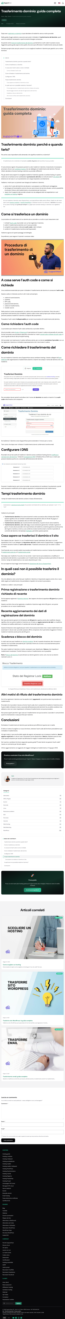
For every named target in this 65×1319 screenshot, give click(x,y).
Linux (4, 808)
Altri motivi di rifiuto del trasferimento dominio (18, 95)
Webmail (5, 1292)
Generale (5, 805)
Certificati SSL (6, 1200)
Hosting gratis (6, 1154)
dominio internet (23, 598)
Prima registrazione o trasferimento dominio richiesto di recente (23, 88)
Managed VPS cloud (8, 1186)
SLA (3, 1311)
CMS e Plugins (7, 798)
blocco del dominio (12, 655)
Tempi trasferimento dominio (13, 79)
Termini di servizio (9, 1311)
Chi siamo (5, 1247)
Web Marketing (7, 827)
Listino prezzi (6, 1267)
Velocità (5, 821)
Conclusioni (8, 98)
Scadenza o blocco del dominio (14, 93)
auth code (13, 223)
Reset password (7, 1285)
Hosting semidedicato (8, 1161)
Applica (18, 1303)
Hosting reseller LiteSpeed (10, 1166)
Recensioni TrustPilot (8, 1270)
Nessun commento (20, 23)
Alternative (6, 795)
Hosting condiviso (7, 1156)
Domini (9, 16)
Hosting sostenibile (8, 1262)
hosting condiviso (14, 202)
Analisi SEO (6, 1235)
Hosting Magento (7, 1176)
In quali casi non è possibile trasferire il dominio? (18, 85)
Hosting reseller (7, 1164)
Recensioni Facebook (8, 1274)
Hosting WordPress (8, 1168)
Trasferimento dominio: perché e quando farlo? (18, 61)
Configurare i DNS (10, 76)
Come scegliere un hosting (12, 965)
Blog (6, 16)
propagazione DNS (29, 457)
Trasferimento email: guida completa (15, 1076)
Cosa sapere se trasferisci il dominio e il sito (18, 82)
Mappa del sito (7, 1218)
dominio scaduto (28, 641)
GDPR (4, 1265)
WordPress (6, 830)
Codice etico (6, 1255)
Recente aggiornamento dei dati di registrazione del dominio (22, 90)
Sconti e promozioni (8, 1215)
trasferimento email (24, 552)
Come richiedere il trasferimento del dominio (17, 73)
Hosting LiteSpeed (8, 1159)
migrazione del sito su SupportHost (40, 564)
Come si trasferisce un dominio (13, 64)
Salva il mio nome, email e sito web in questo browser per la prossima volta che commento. (26, 1136)
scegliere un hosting (11, 194)
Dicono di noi (6, 1245)
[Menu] (55, 3)
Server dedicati (7, 1188)
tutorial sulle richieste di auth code (51, 334)
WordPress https (7, 1230)
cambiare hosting (20, 169)
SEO (4, 814)
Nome (3, 1121)
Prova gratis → (10, 763)
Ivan (2, 23)
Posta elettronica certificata (10, 1198)
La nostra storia (7, 1252)
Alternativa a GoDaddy (9, 1225)
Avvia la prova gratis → (32, 890)
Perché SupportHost (8, 1243)
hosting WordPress (26, 202)
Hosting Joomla (7, 1173)
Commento (4, 1103)
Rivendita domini (7, 1193)
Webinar (5, 1213)
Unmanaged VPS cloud (9, 1183)
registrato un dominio (14, 33)
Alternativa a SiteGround (9, 1220)
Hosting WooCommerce (9, 1171)
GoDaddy (29, 531)
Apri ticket (5, 1294)
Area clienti (6, 1282)
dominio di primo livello (17, 505)
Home (2, 16)
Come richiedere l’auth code (14, 70)
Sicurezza (5, 817)
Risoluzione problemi (8, 811)
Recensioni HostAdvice (9, 1272)
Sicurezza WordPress (8, 1233)
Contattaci (5, 1297)
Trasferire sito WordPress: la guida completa (17, 1021)
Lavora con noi (6, 1250)
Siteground (23, 332)
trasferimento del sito (9, 552)
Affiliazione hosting (8, 1287)
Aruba (17, 332)
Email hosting (6, 1195)
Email (3, 1129)
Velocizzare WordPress (9, 1228)
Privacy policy (17, 1311)
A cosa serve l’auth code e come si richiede (17, 68)
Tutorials (5, 1210)
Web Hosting (6, 824)
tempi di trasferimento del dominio (22, 43)
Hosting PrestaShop (8, 1178)
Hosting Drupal (7, 1181)
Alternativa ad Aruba (8, 1223)
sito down (56, 177)
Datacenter (6, 1257)
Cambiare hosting (7, 1289)
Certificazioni (6, 1260)
